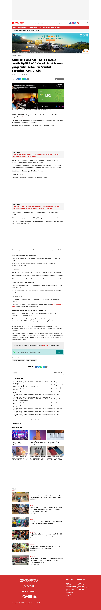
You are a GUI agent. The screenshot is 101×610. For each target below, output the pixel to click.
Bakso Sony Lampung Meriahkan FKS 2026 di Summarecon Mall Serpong (46, 535)
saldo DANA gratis (25, 117)
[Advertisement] (50, 11)
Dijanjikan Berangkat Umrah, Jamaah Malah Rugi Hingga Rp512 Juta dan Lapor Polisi (46, 497)
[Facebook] (17, 79)
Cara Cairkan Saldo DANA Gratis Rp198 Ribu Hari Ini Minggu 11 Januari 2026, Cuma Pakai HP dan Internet (36, 155)
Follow (59, 352)
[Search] (60, 23)
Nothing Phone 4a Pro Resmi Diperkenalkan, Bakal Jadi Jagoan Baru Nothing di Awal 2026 (38, 459)
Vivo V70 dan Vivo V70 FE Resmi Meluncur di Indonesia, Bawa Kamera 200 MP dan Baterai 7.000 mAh (20, 459)
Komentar (60, 79)
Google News (46, 345)
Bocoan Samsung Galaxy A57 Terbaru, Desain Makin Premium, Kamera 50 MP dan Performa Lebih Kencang (55, 443)
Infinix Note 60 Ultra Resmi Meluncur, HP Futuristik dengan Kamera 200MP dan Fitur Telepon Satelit (55, 459)
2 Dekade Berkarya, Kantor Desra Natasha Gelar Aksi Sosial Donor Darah (46, 522)
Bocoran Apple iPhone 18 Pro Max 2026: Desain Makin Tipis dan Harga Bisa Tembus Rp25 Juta (38, 443)
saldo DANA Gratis (31, 360)
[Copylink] (28, 79)
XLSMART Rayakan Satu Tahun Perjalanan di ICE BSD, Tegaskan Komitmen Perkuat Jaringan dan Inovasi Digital (20, 444)
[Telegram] (25, 79)
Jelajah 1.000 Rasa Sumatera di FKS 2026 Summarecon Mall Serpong (45, 548)
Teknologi (20, 55)
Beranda (14, 55)
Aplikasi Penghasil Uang (19, 360)
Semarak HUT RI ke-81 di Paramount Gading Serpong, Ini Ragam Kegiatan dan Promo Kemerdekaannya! (47, 560)
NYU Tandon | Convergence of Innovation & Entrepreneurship (34, 397)
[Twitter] (20, 79)
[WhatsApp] (23, 79)
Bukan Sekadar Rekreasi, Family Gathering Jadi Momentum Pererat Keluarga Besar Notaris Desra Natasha (46, 509)
